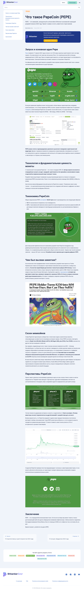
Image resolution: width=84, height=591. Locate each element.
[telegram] (66, 574)
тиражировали (64, 272)
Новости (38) (13, 555)
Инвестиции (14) (30, 555)
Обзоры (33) (21, 555)
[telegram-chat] (70, 574)
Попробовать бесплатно (51, 40)
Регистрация (72, 2)
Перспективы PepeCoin (11, 33)
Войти (63, 2)
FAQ (27, 581)
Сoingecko (28, 109)
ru (79, 2)
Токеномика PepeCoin (11, 23)
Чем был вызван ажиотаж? (12, 26)
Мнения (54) (71, 555)
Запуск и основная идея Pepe (13, 13)
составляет (43, 200)
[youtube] (79, 574)
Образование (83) (51, 555)
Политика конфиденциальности (60, 581)
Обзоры (28, 11)
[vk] (74, 574)
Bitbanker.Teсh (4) (62, 555)
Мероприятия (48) (42, 558)
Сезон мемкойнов (10, 30)
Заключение (9, 36)
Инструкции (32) (41, 555)
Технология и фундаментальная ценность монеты (12, 18)
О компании (19, 581)
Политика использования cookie (40, 581)
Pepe (26, 53)
